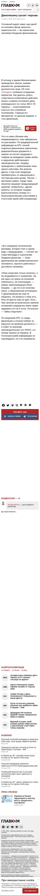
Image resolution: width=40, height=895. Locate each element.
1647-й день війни (8, 9)
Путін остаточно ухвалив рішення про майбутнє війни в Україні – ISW (24, 705)
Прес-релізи (9, 792)
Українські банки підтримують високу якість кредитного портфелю (24, 799)
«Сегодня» (6, 92)
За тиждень (5, 670)
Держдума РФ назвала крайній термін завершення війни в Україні (23, 715)
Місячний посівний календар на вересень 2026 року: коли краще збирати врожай (19, 740)
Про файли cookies (8, 890)
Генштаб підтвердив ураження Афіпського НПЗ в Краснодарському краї (19, 765)
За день (24, 670)
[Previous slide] (34, 9)
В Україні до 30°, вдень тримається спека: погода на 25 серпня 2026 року (20, 783)
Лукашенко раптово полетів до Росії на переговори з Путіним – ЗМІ (18, 748)
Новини (6, 735)
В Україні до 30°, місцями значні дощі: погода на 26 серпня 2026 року (18, 756)
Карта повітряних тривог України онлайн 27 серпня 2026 (22, 687)
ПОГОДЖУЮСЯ (30, 891)
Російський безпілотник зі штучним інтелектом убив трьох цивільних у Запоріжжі (16, 774)
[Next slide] (37, 9)
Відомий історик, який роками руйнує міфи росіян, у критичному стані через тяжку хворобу (23, 725)
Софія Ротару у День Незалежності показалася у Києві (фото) (23, 696)
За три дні (15, 670)
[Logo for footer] (10, 822)
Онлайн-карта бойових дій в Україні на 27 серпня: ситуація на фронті (23, 677)
